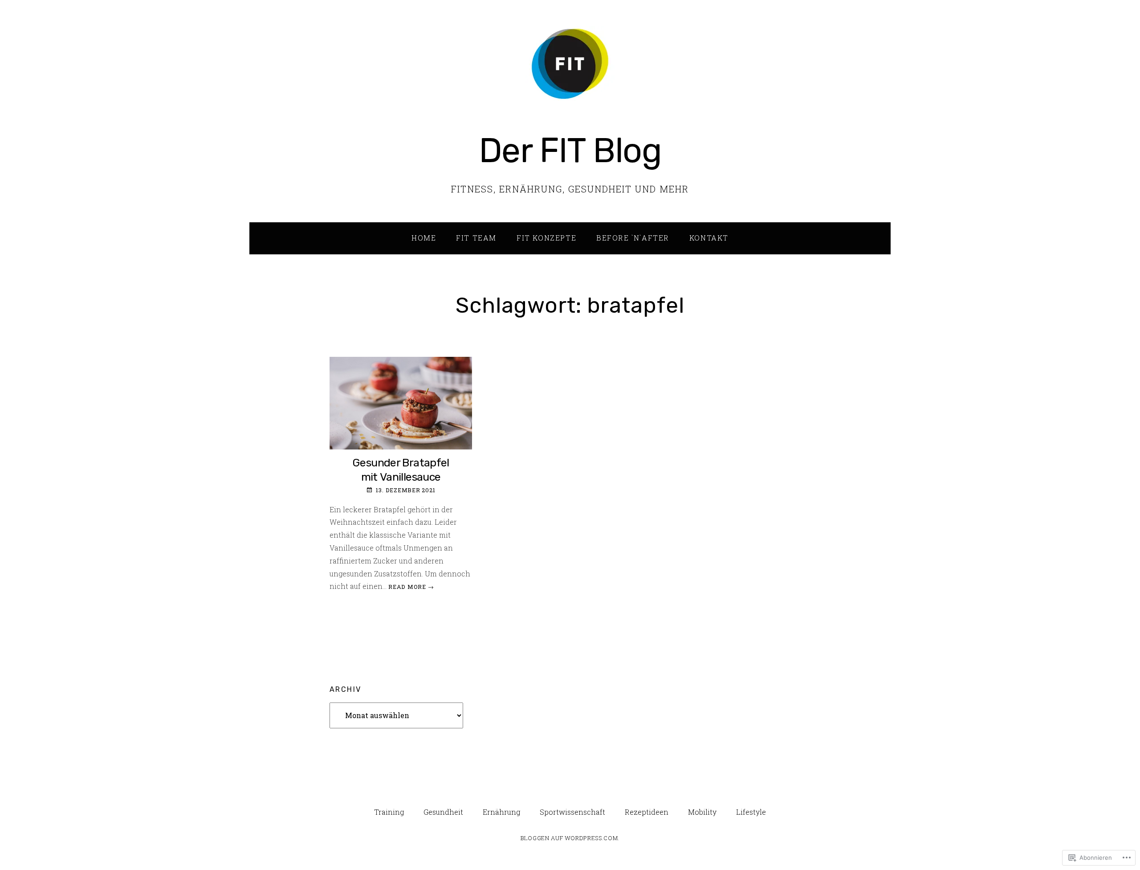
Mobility (702, 812)
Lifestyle (751, 812)
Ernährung (501, 812)
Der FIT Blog (570, 151)
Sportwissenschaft (572, 812)
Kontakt (709, 237)
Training (389, 812)
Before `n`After (632, 237)
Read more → (411, 586)
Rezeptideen (646, 812)
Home (423, 237)
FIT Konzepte (546, 237)
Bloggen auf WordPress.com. (570, 837)
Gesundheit (443, 812)
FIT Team (476, 237)
